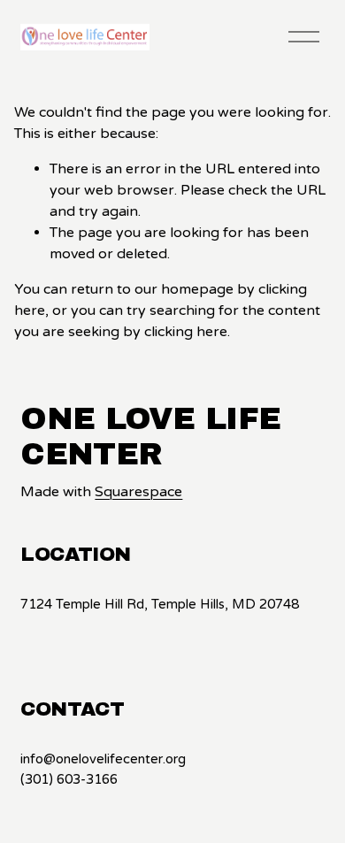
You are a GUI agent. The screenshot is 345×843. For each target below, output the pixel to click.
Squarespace (138, 492)
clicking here (185, 332)
